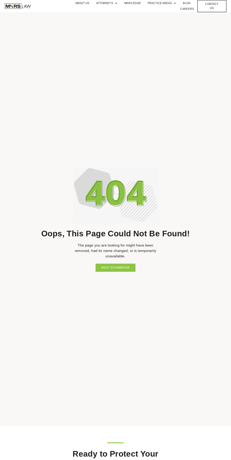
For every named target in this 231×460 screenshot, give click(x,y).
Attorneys (104, 3)
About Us (82, 3)
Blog (186, 3)
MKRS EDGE (132, 3)
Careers (187, 8)
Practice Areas (160, 3)
